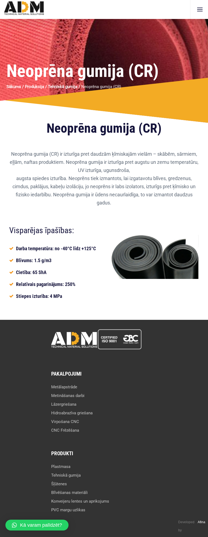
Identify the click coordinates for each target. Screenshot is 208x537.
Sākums (13, 86)
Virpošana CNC (65, 421)
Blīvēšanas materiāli (69, 492)
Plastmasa (60, 466)
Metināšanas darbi (67, 395)
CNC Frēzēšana (65, 430)
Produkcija (34, 86)
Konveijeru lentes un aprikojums (80, 501)
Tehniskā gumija (62, 86)
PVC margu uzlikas (68, 509)
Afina (201, 522)
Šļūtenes (59, 483)
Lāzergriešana (63, 404)
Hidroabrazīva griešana (72, 413)
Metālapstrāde (64, 387)
